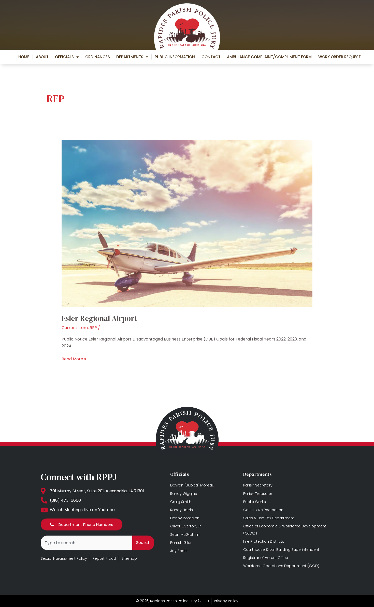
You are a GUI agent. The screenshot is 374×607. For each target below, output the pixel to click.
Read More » (74, 359)
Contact (211, 57)
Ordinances (97, 57)
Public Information (175, 57)
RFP (93, 328)
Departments (129, 57)
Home (23, 57)
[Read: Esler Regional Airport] (187, 223)
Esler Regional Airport (99, 318)
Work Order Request (339, 57)
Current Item (75, 328)
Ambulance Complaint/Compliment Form (269, 57)
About (42, 57)
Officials (64, 57)
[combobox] (86, 543)
